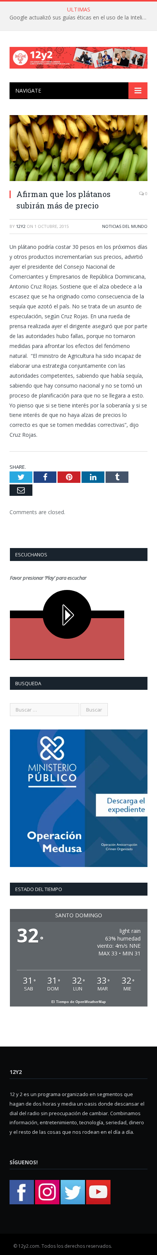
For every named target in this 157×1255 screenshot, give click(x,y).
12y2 (21, 226)
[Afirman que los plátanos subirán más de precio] (78, 149)
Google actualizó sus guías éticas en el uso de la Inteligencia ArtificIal (80, 17)
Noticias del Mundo (124, 226)
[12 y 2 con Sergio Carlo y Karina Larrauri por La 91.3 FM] (78, 56)
